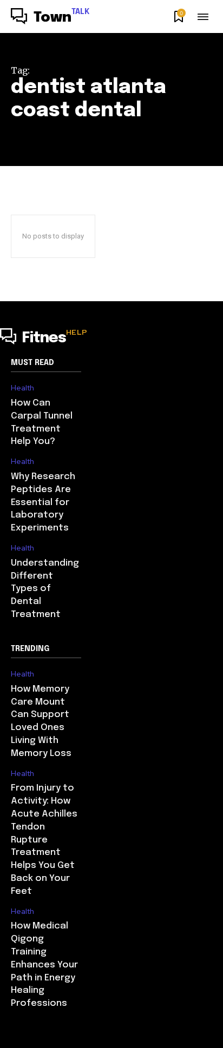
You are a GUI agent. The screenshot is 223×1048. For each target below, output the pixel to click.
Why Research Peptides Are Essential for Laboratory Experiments (43, 502)
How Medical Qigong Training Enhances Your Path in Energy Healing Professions (44, 964)
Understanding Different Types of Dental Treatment (45, 589)
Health (22, 388)
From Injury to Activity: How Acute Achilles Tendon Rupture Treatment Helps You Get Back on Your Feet (44, 840)
